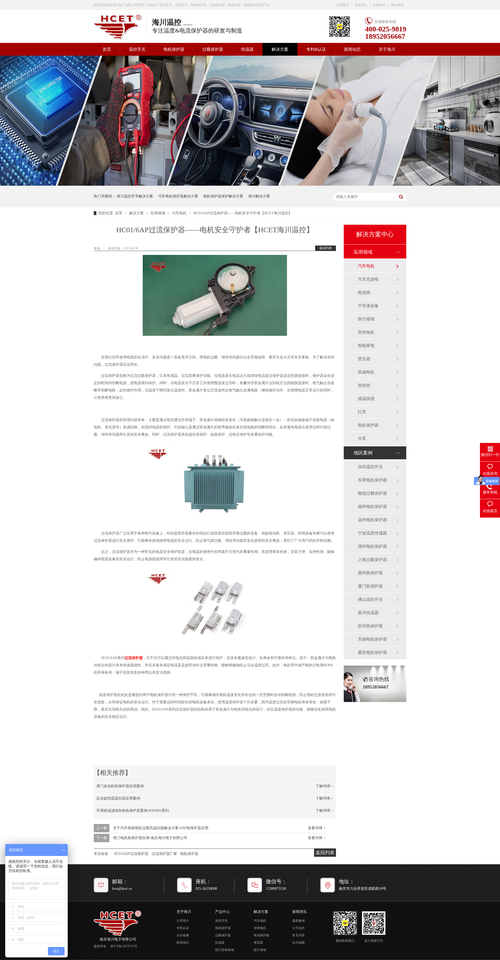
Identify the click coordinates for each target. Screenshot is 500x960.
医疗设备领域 (224, 950)
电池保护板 (261, 935)
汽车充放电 (368, 279)
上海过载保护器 (372, 559)
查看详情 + (317, 828)
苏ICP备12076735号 (123, 946)
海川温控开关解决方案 (135, 196)
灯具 (362, 412)
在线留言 (342, 5)
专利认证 (183, 928)
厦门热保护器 (370, 586)
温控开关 (137, 49)
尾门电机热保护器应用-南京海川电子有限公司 (150, 838)
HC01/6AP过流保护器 (131, 854)
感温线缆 (366, 398)
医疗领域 (366, 319)
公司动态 (298, 928)
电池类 (364, 292)
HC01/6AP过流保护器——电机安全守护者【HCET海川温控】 (242, 213)
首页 (107, 49)
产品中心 (222, 912)
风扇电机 (366, 372)
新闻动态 (352, 49)
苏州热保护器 (370, 626)
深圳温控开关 (370, 467)
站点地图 (298, 942)
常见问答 (298, 935)
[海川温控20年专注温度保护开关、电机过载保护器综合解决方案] (250, 184)
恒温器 (247, 49)
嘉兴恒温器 (368, 612)
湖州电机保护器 (372, 546)
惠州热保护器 (370, 573)
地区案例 (363, 452)
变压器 (364, 359)
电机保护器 (174, 49)
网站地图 (397, 5)
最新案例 (298, 921)
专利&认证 (316, 49)
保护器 (137, 658)
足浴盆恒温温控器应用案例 (118, 798)
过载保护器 (212, 49)
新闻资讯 (299, 912)
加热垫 (364, 385)
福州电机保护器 (372, 506)
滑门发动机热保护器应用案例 (120, 786)
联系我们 (361, 5)
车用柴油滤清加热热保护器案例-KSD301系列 (132, 811)
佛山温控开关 (370, 599)
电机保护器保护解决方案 (223, 196)
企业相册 (183, 935)
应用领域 (158, 213)
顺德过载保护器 (372, 493)
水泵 (362, 438)
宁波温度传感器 (372, 533)
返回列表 (325, 248)
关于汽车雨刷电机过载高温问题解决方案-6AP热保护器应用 (160, 828)
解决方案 (280, 49)
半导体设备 (368, 306)
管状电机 (366, 332)
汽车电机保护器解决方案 (178, 196)
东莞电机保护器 (372, 480)
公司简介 (183, 921)
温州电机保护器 (372, 520)
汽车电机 (180, 213)
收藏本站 (379, 5)
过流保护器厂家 (164, 854)
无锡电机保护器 (372, 639)
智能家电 (366, 345)
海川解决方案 (259, 196)
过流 (128, 658)
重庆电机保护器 (372, 652)
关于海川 (387, 49)
